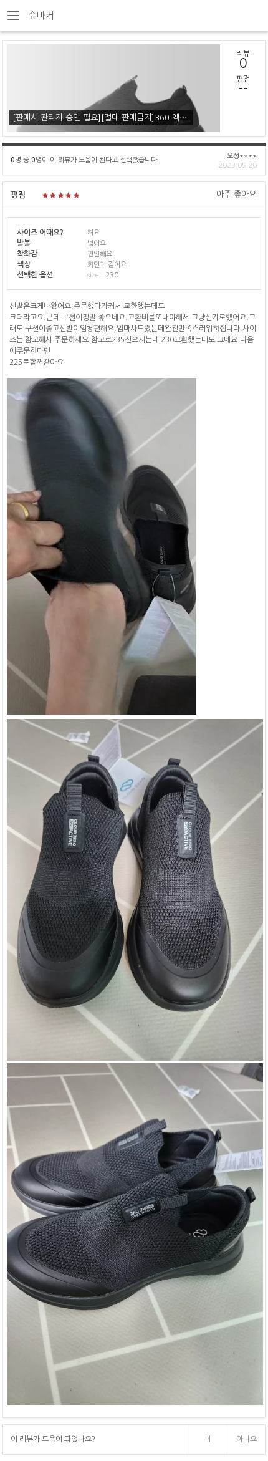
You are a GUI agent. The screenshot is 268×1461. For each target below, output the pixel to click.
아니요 (246, 1439)
